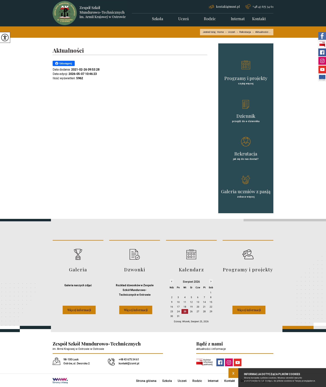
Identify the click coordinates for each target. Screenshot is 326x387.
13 (198, 302)
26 (191, 311)
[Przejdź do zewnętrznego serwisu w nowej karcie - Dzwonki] (134, 254)
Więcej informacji (79, 310)
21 (204, 306)
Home (220, 32)
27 (198, 311)
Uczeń (183, 19)
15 (211, 302)
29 (211, 311)
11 (185, 302)
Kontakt (259, 19)
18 (185, 306)
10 (178, 302)
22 (211, 306)
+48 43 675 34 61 (262, 6)
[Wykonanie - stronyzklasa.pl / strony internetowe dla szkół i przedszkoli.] (60, 381)
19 (191, 306)
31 (178, 316)
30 (171, 316)
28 (204, 311)
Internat (238, 19)
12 (191, 302)
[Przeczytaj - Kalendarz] (191, 254)
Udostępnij (65, 63)
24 (178, 311)
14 (204, 302)
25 (185, 311)
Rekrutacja (244, 32)
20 (198, 306)
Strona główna (146, 380)
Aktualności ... (261, 32)
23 (171, 311)
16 (171, 306)
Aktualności (68, 50)
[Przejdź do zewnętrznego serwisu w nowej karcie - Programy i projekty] (248, 254)
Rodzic (210, 19)
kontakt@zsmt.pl (228, 6)
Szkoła (157, 19)
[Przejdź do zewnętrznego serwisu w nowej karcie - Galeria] (78, 254)
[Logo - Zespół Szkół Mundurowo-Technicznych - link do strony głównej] (92, 13)
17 (178, 306)
